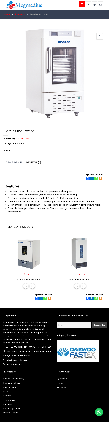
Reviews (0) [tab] (33, 162)
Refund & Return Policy (13, 378)
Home (6, 14)
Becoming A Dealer (12, 408)
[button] (99, 36)
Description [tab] (14, 162)
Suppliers (7, 404)
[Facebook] (88, 178)
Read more (25, 286)
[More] (100, 178)
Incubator (20, 14)
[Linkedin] (92, 178)
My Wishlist (61, 387)
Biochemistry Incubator (29, 279)
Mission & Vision (10, 412)
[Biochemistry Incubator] (29, 254)
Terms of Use (9, 400)
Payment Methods (11, 383)
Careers (7, 395)
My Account (62, 378)
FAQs (5, 391)
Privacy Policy (9, 387)
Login (61, 383)
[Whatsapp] (96, 178)
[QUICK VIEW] (32, 286)
